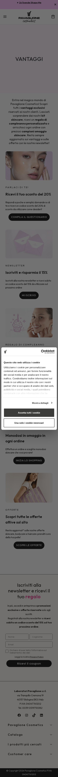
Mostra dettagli (40, 403)
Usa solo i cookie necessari (29, 422)
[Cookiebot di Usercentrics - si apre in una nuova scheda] (41, 352)
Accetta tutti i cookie (29, 412)
